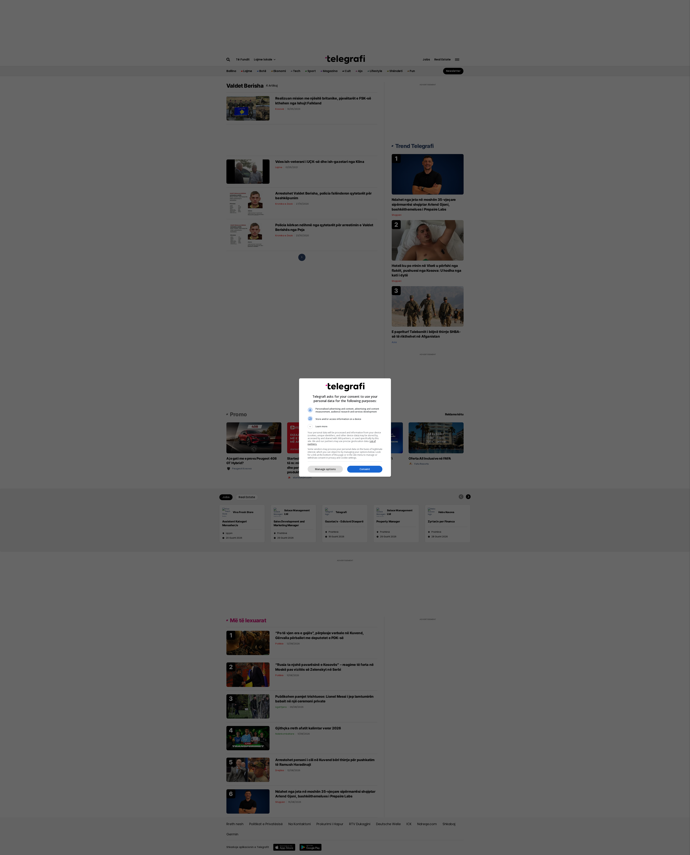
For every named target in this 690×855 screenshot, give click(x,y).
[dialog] (345, 427)
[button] (345, 426)
